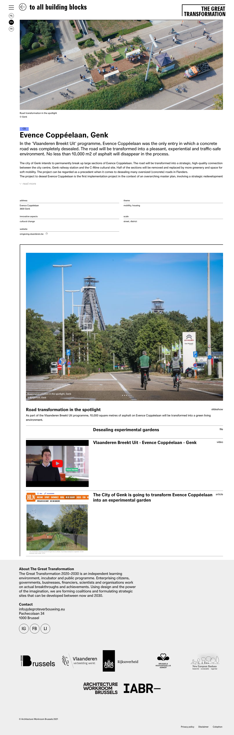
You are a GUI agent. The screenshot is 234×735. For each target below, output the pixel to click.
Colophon (217, 726)
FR (11, 28)
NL (11, 15)
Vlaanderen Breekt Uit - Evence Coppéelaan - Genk (145, 442)
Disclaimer (204, 726)
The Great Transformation (204, 10)
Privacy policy (187, 726)
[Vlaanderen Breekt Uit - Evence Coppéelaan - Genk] (57, 463)
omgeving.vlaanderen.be (32, 233)
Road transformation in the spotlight (63, 409)
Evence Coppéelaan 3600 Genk (29, 207)
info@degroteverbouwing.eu (42, 608)
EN (11, 22)
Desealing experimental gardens (126, 429)
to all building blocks (57, 7)
